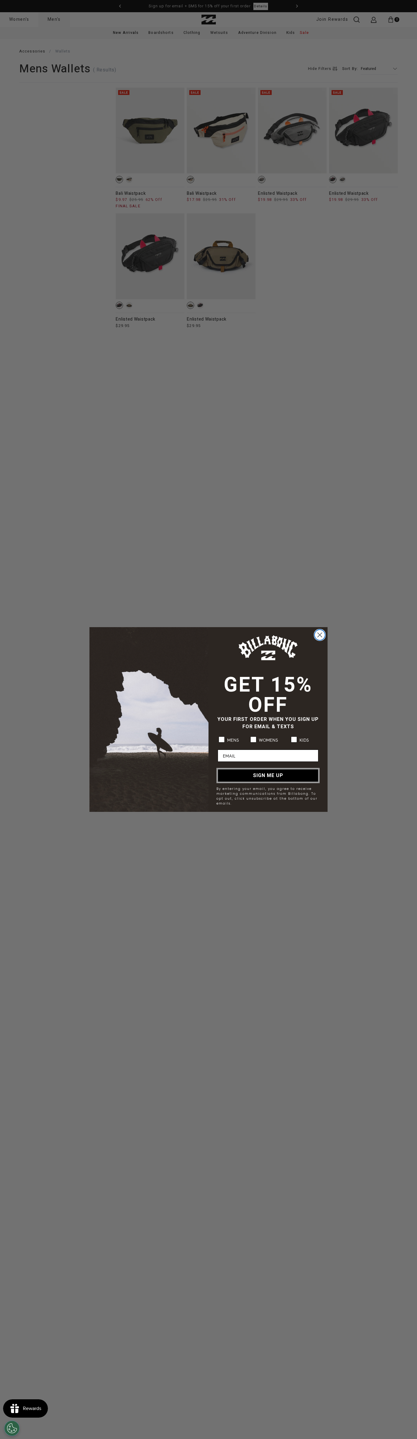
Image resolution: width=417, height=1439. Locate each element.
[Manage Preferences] (12, 1428)
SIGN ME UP (268, 775)
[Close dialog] (319, 635)
